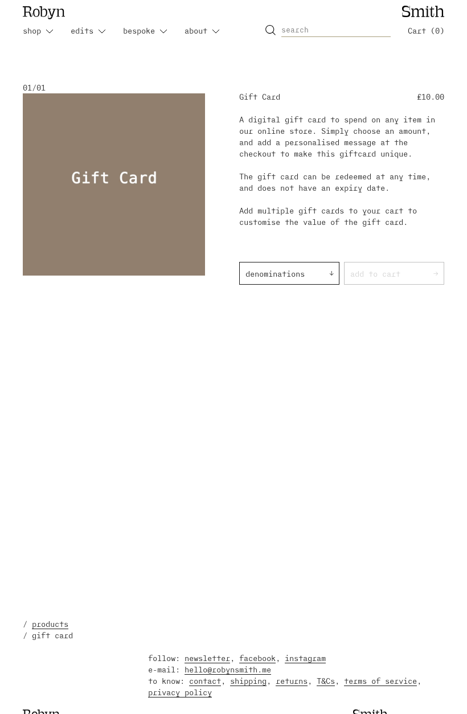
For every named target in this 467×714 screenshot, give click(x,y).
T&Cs (326, 681)
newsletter (207, 658)
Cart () (426, 30)
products (50, 624)
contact (205, 681)
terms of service (380, 681)
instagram (305, 658)
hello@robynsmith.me (228, 669)
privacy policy (180, 692)
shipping (248, 681)
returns (292, 681)
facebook (257, 658)
